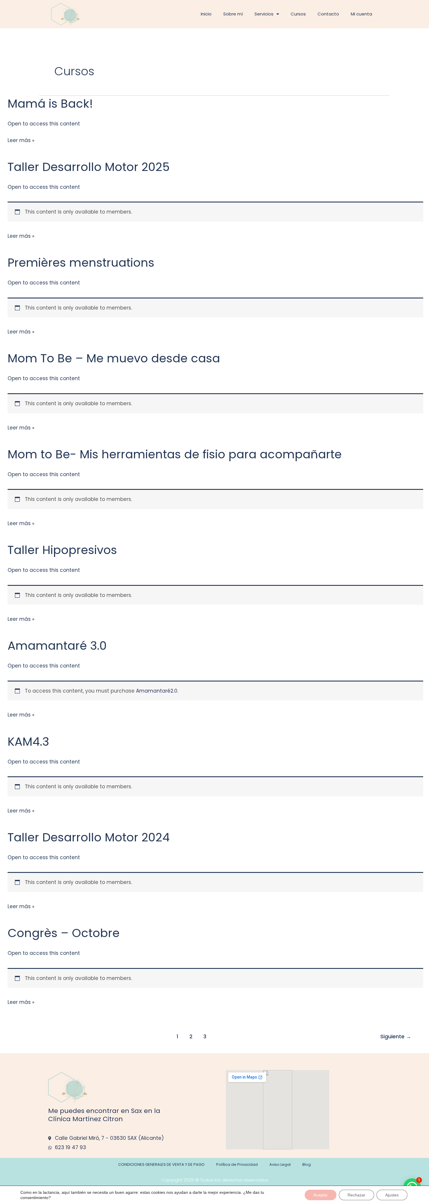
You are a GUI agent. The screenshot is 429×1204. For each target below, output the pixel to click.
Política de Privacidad (237, 1164)
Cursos (298, 14)
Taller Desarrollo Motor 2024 (89, 837)
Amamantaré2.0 (156, 690)
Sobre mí (233, 14)
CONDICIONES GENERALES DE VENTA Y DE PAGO (161, 1164)
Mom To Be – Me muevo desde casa (114, 358)
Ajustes (392, 1195)
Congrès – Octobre (64, 933)
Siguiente (395, 1036)
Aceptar (320, 1195)
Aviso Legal (280, 1164)
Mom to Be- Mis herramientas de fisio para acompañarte (175, 454)
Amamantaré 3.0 (57, 645)
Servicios (263, 14)
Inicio (206, 14)
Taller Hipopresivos (62, 550)
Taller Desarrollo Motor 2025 (89, 167)
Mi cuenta (361, 14)
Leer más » (21, 140)
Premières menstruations (81, 262)
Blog (306, 1164)
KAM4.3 (28, 741)
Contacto (328, 14)
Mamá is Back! (50, 103)
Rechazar (356, 1195)
